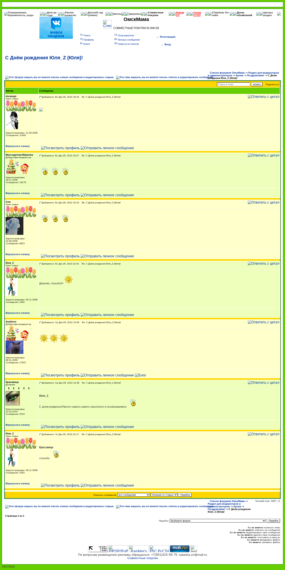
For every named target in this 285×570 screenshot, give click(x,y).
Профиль (88, 39)
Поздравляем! (255, 75)
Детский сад (95, 12)
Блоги (86, 44)
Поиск (86, 35)
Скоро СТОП (197, 14)
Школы (117, 13)
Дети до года (52, 14)
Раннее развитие (70, 14)
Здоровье (135, 13)
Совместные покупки (155, 14)
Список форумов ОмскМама (227, 72)
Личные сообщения (129, 39)
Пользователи (126, 35)
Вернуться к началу (18, 146)
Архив (239, 75)
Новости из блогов (128, 44)
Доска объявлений (244, 14)
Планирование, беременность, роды (20, 14)
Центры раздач (268, 14)
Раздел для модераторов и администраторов (224, 505)
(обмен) (93, 15)
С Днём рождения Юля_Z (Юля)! (44, 57)
